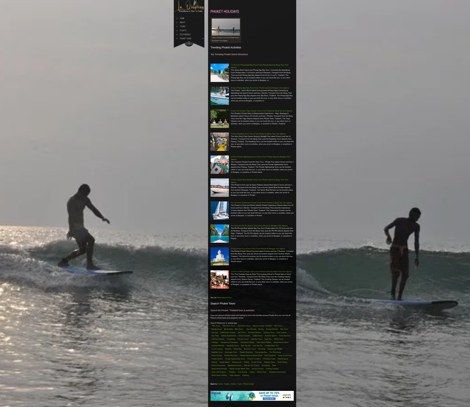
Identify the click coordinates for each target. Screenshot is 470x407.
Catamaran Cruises (228, 332)
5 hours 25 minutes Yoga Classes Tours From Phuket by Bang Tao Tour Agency (261, 111)
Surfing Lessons (272, 369)
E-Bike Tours (258, 336)
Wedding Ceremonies (277, 372)
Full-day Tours (243, 339)
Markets (228, 349)
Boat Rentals (251, 329)
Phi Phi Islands (276, 352)
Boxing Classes (272, 329)
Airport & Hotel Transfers (262, 326)
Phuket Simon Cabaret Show (251, 355)
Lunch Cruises (217, 349)
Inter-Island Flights (264, 342)
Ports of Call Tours (285, 355)
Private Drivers (217, 359)
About (182, 22)
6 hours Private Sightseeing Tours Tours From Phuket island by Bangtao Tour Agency (260, 158)
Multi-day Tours (250, 349)
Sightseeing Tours (235, 365)
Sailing (247, 362)
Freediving (231, 339)
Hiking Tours (279, 339)
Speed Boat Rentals (219, 369)
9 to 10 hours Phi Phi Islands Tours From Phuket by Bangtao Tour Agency (259, 226)
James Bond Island (281, 342)
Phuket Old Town (231, 355)
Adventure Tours (229, 326)
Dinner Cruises (245, 336)
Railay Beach (224, 362)
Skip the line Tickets (252, 365)
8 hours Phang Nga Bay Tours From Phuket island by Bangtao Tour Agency (260, 88)
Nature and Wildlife (275, 349)
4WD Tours (216, 326)
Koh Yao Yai (258, 346)
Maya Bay (238, 349)
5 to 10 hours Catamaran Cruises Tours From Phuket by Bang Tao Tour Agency (261, 203)
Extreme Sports (271, 336)
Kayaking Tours (233, 346)
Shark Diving (282, 362)
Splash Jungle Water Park (239, 369)
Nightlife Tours (217, 352)
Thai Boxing (242, 372)
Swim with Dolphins (219, 372)
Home (182, 18)
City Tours (242, 332)
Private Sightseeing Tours (235, 359)
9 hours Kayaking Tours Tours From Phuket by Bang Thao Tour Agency (258, 134)
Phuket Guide (248, 384)
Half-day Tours (257, 339)
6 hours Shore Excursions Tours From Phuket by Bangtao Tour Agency (258, 249)
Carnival (215, 332)
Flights (183, 30)
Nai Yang (262, 349)
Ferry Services (285, 336)
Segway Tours (270, 362)
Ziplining (245, 375)
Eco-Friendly (185, 34)
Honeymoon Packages (230, 342)
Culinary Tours (269, 332)
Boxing (261, 329)
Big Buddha (228, 329)
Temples (232, 372)
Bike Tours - (240, 329)
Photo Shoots (217, 355)
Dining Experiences (229, 336)
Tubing (252, 372)
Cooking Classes (254, 332)
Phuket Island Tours (224, 298)
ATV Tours (278, 326)
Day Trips (215, 336)
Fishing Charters (218, 339)
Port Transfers (270, 355)
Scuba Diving (257, 362)
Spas (274, 365)
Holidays (215, 342)
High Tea (268, 339)
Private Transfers (254, 359)
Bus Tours (284, 329)
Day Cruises (282, 332)
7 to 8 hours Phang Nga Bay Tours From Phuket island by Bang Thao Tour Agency (259, 66)
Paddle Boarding (246, 352)
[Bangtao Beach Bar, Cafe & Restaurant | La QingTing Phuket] (189, 11)
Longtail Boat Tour (272, 346)
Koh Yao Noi (246, 346)
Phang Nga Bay (261, 352)
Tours (182, 26)
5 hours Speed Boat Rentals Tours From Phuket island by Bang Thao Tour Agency (259, 181)
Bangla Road (217, 329)
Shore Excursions (219, 365)
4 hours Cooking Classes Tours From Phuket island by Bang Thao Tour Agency (261, 272)
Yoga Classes (234, 375)
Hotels (233, 384)
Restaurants (237, 362)
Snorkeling (266, 365)
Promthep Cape (269, 359)
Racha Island (283, 359)
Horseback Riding (248, 342)
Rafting (214, 362)
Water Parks (262, 372)
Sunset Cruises (258, 369)
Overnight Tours (231, 352)
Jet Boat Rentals (218, 346)
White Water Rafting (219, 375)
